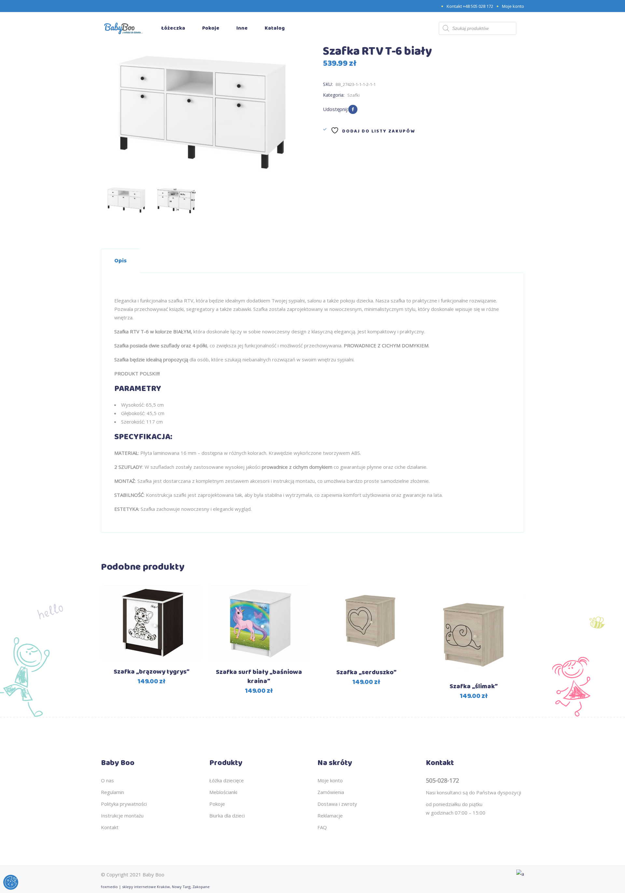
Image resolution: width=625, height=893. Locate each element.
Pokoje (217, 804)
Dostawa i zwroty (337, 804)
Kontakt (109, 827)
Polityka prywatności (124, 804)
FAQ (322, 827)
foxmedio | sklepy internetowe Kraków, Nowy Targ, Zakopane (155, 886)
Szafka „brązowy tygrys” (151, 672)
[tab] (120, 261)
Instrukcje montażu (122, 815)
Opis (120, 260)
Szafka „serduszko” (366, 672)
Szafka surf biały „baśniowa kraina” (259, 676)
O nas (107, 780)
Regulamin (112, 792)
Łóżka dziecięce (226, 780)
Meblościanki (223, 792)
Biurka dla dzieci (227, 815)
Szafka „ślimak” (474, 686)
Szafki (353, 95)
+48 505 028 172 (478, 6)
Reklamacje (330, 815)
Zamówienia (330, 792)
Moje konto (513, 6)
